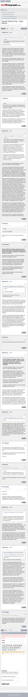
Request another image (14, 673)
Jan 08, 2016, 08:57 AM (6, 549)
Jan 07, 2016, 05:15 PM (6, 246)
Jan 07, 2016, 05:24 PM (6, 283)
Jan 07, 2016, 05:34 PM (6, 354)
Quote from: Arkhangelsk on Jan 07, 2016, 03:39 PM (13, 136)
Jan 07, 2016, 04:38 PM (6, 132)
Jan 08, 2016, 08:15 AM (6, 509)
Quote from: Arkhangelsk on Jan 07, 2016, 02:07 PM (13, 37)
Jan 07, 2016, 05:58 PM (6, 488)
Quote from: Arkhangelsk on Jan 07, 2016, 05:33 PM (13, 417)
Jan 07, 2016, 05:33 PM (6, 339)
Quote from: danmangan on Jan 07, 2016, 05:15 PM (13, 357)
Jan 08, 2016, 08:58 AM (6, 614)
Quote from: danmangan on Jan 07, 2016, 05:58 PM (13, 512)
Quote (24, 93)
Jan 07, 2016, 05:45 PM (6, 466)
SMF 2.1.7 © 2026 (11, 695)
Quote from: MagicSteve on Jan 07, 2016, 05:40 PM (13, 552)
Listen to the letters (5, 673)
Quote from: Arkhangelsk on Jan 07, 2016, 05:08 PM (13, 286)
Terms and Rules (13, 694)
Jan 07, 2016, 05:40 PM (6, 414)
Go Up (2, 630)
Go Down (3, 28)
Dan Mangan (5, 244)
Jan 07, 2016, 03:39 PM (6, 100)
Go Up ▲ (18, 694)
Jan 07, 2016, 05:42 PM (6, 445)
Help (9, 694)
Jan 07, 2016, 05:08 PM (6, 225)
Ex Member (5, 98)
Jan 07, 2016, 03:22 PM (6, 34)
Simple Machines (17, 695)
